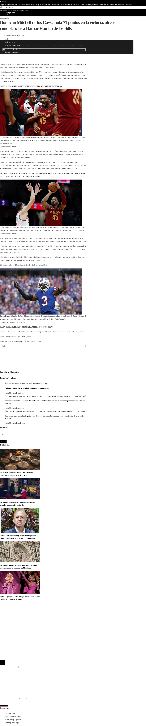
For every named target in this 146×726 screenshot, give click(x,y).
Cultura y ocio (10, 612)
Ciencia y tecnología (12, 609)
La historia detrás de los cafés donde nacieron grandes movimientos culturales (86, 4)
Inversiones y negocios (13, 615)
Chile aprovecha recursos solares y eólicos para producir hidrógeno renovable (35, 638)
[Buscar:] (20, 435)
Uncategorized (5, 18)
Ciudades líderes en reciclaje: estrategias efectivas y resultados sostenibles (63, 8)
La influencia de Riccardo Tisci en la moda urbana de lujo (27, 388)
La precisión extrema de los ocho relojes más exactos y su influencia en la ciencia (29, 4)
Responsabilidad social (13, 618)
